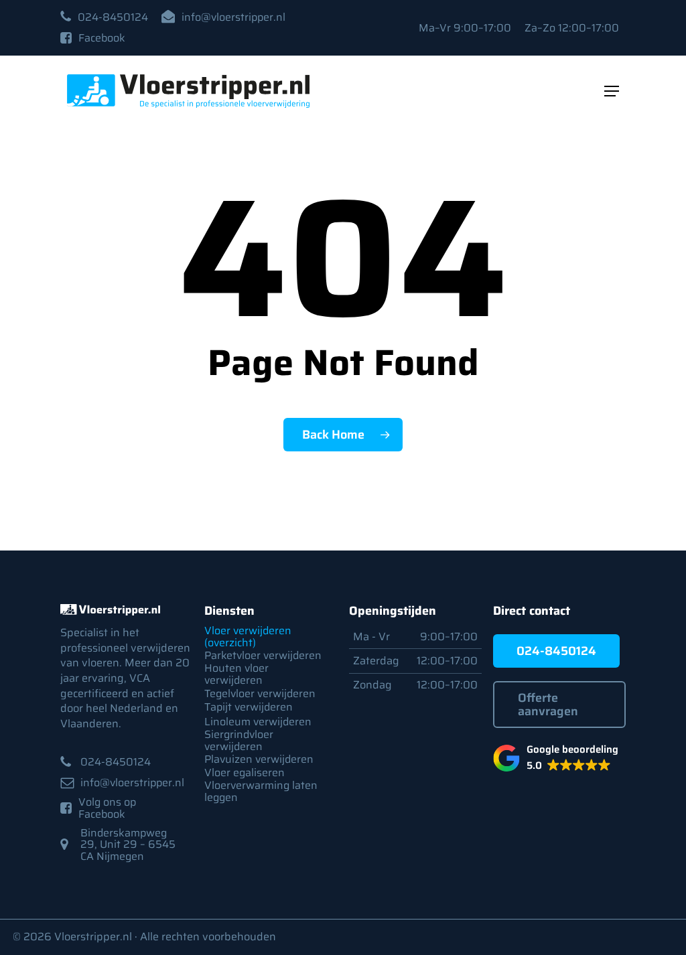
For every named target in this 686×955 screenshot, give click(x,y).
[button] (113, 17)
